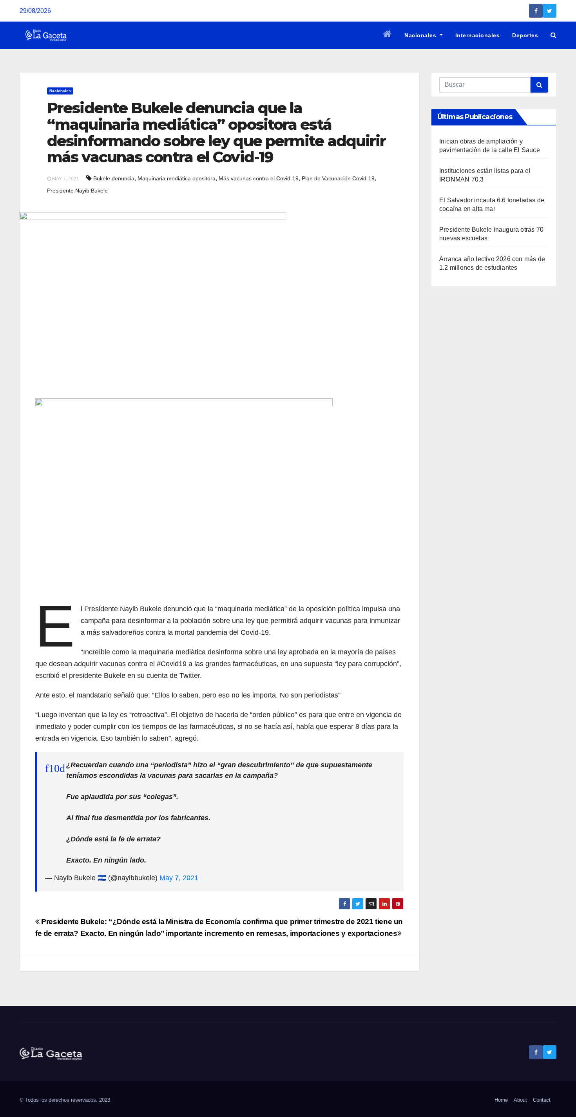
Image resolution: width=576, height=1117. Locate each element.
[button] (553, 35)
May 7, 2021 (178, 878)
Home (501, 1100)
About (520, 1100)
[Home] (387, 35)
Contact (542, 1100)
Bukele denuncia (113, 178)
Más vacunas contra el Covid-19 (259, 178)
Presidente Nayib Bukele (77, 190)
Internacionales (477, 35)
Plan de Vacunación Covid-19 (338, 178)
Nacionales (421, 35)
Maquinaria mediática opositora (177, 178)
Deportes (525, 35)
